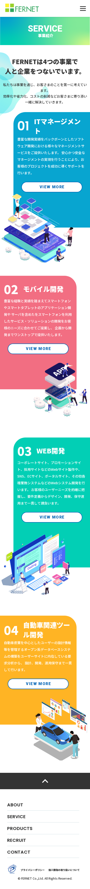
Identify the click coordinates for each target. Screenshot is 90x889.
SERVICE (16, 817)
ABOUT (15, 805)
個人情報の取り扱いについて (64, 870)
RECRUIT (16, 840)
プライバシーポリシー (33, 870)
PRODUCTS (20, 828)
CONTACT (18, 852)
